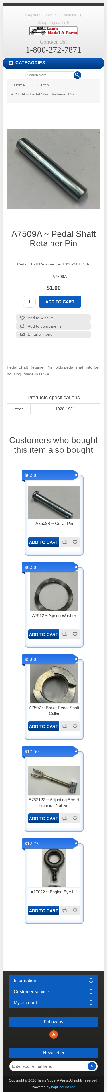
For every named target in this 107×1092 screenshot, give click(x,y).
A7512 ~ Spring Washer (54, 615)
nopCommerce (63, 1087)
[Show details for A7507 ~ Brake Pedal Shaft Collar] (54, 688)
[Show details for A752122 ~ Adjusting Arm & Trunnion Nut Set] (54, 780)
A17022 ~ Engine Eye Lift (54, 891)
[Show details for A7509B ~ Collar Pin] (54, 504)
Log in (51, 15)
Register (32, 15)
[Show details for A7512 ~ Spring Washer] (54, 596)
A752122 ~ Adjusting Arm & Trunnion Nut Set (54, 802)
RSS (53, 1034)
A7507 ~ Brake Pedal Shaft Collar (54, 710)
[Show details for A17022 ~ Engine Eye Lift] (54, 872)
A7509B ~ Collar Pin (54, 523)
